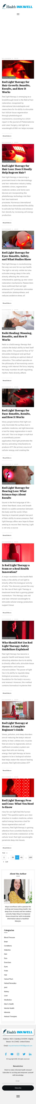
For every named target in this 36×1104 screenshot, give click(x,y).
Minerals (7, 1012)
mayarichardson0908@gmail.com (20, 1046)
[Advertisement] (18, 36)
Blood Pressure (9, 937)
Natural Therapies (10, 1016)
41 (21, 857)
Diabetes (7, 950)
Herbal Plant (8, 979)
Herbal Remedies (10, 983)
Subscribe (18, 1088)
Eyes (6, 967)
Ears (5, 958)
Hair (5, 975)
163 (30, 857)
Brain (6, 942)
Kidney (6, 991)
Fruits (6, 971)
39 (13, 857)
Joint (5, 987)
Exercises (7, 962)
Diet (5, 954)
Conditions (8, 946)
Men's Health (9, 1004)
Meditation (8, 1000)
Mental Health (9, 1008)
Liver (6, 996)
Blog (4, 248)
